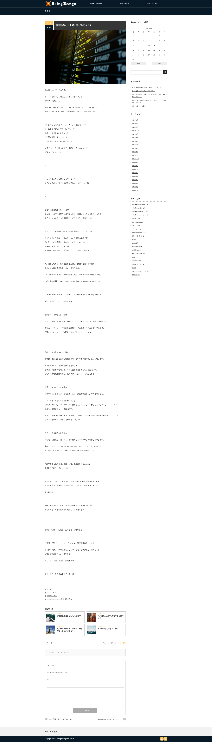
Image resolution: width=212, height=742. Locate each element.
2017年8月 (135, 137)
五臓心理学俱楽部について (140, 232)
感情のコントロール (138, 264)
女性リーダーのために (138, 253)
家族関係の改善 (136, 260)
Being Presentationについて (140, 215)
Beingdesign (51, 731)
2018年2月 (135, 127)
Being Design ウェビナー (139, 208)
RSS (162, 739)
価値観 (134, 239)
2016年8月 (135, 166)
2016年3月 (135, 183)
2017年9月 (135, 134)
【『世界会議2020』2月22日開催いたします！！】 (148, 87)
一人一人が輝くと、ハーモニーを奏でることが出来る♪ (69, 630)
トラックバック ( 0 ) (107, 643)
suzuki (49, 589)
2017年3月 (135, 148)
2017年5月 (135, 144)
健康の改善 (135, 243)
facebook (165, 739)
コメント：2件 (52, 593)
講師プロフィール (153, 4)
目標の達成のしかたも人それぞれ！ (69, 617)
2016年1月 (135, 190)
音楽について (136, 274)
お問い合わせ (124, 4)
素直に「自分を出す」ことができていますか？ (62, 719)
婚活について (136, 257)
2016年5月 (135, 176)
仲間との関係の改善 (138, 236)
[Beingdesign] (61, 6)
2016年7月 (135, 169)
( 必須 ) (51, 665)
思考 (62, 599)
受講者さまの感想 (96, 4)
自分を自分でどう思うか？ (140, 106)
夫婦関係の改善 (136, 250)
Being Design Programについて (141, 204)
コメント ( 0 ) (121, 643)
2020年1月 (135, 120)
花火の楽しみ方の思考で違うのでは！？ (111, 617)
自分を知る (68, 599)
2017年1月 (135, 155)
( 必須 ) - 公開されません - (57, 672)
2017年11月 (135, 130)
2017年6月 (135, 141)
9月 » (159, 63)
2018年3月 (135, 123)
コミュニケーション (53, 599)
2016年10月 (135, 158)
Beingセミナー (52, 596)
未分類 (134, 267)
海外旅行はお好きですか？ (108, 629)
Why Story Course (137, 222)
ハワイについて (136, 229)
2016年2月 (135, 187)
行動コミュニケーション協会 (140, 271)
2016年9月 (135, 162)
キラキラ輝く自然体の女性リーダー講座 (60, 574)
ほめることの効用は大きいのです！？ (143, 91)
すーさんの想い (136, 225)
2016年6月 (135, 173)
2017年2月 (135, 151)
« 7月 (138, 63)
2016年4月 (135, 180)
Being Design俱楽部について (140, 211)
